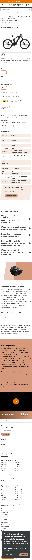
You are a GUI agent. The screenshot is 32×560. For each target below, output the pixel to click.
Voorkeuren (9, 554)
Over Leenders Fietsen (7, 525)
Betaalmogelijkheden (6, 518)
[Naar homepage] (16, 5)
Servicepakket (4, 514)
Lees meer (6, 62)
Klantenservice (4, 512)
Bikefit (2, 530)
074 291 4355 (9, 451)
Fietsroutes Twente (6, 528)
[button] (3, 54)
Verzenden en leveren (6, 516)
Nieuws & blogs (5, 526)
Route (2, 446)
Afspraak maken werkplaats (8, 511)
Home (3, 16)
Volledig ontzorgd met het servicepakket (16, 12)
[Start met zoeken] (30, 9)
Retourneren (4, 520)
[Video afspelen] (16, 401)
